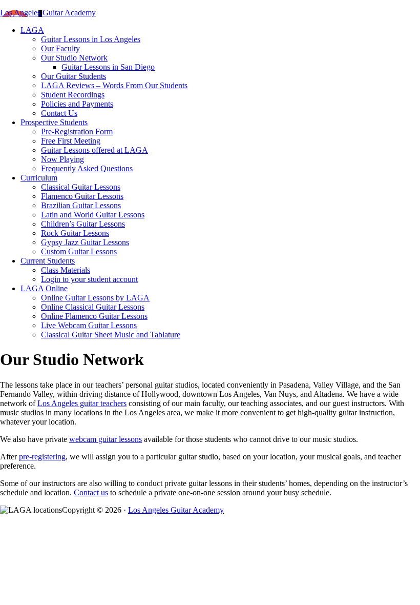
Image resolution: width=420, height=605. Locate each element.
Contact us (91, 492)
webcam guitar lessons (105, 439)
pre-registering (42, 456)
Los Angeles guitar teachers (82, 403)
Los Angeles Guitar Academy (48, 12)
